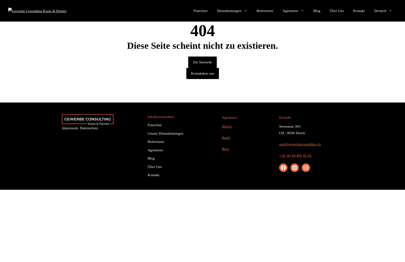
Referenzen (265, 11)
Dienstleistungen (229, 11)
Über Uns (337, 11)
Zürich (227, 126)
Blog (316, 11)
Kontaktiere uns (202, 73)
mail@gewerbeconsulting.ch (300, 144)
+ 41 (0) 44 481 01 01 (295, 155)
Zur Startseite (202, 62)
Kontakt (359, 11)
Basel (226, 138)
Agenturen (290, 11)
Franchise (201, 11)
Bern (225, 149)
